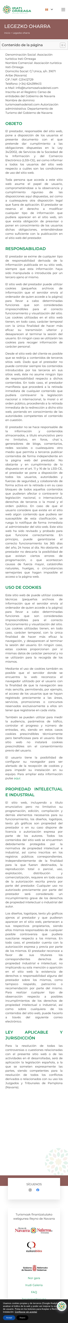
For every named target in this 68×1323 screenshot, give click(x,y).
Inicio (7, 32)
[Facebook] (37, 1190)
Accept (9, 1318)
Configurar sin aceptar (26, 1312)
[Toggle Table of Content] (61, 45)
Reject (22, 1318)
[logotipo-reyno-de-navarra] (34, 1228)
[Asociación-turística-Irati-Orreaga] (17, 10)
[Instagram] (30, 1190)
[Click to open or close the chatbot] (61, 1306)
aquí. (17, 778)
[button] (49, 9)
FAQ (34, 1292)
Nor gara (34, 1278)
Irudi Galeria (34, 1285)
